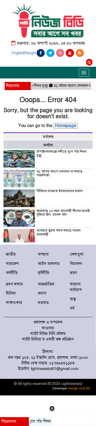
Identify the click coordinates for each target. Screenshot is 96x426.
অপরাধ (43, 254)
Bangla (30, 53)
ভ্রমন (73, 272)
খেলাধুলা (77, 254)
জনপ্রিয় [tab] (48, 145)
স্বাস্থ (73, 299)
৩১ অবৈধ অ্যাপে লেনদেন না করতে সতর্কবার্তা (59, 173)
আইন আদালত (49, 263)
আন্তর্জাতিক (46, 284)
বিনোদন (76, 263)
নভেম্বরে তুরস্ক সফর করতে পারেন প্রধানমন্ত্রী (59, 232)
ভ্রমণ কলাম (14, 284)
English (17, 53)
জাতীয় (11, 254)
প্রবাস (42, 293)
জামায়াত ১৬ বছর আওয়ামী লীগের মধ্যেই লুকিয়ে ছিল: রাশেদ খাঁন (63, 213)
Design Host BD (79, 388)
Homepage (65, 125)
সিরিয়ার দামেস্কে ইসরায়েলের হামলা (60, 191)
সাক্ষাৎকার (14, 302)
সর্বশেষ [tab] (48, 136)
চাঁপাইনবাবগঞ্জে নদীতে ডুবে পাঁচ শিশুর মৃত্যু (61, 153)
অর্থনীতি (12, 272)
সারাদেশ (12, 263)
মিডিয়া (11, 293)
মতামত (43, 302)
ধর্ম (72, 308)
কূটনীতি (43, 272)
